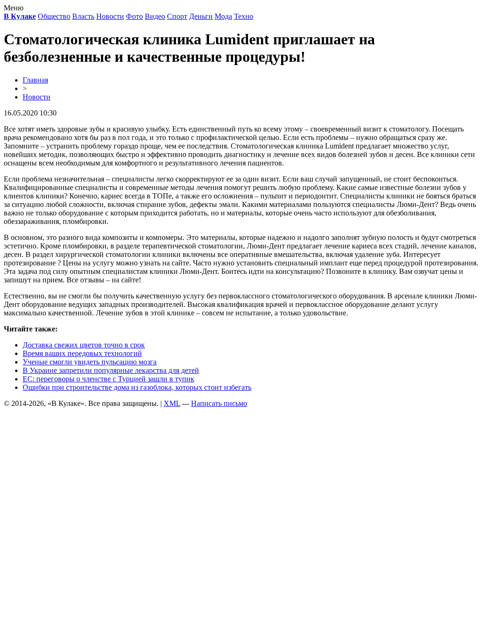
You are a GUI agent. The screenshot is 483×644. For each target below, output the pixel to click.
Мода (223, 16)
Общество (54, 16)
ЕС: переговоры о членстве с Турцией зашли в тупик (108, 379)
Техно (243, 16)
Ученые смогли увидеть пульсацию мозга (90, 362)
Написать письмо (219, 403)
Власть (83, 16)
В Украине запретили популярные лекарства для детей (111, 370)
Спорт (177, 16)
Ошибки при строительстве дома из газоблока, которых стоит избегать (137, 387)
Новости (110, 16)
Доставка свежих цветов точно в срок (84, 345)
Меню (14, 8)
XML (172, 403)
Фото (134, 16)
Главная (35, 80)
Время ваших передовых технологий (82, 353)
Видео (155, 16)
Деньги (201, 16)
